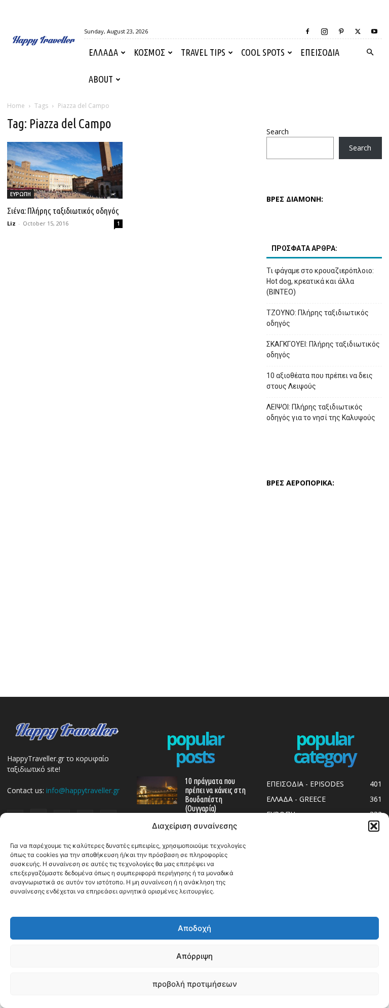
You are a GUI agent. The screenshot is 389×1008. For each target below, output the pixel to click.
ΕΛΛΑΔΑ (103, 52)
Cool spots (263, 52)
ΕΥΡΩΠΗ (20, 194)
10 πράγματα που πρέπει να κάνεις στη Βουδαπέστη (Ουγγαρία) (215, 794)
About (101, 79)
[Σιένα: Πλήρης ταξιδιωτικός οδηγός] (65, 170)
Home (16, 105)
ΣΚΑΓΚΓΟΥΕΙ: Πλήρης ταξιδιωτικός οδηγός (323, 349)
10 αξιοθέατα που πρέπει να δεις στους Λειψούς (319, 380)
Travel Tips (203, 52)
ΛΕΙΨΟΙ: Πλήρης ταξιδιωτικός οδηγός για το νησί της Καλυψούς (320, 412)
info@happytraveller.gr (83, 790)
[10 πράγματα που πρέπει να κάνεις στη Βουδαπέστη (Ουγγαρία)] (157, 790)
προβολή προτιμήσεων (194, 984)
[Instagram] (324, 31)
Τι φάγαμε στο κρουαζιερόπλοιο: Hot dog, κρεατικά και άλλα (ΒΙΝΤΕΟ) (320, 281)
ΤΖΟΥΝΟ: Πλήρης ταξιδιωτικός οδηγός (317, 318)
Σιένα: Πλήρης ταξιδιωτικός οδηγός (63, 210)
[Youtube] (374, 31)
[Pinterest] (340, 31)
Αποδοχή (194, 928)
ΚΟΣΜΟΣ (149, 52)
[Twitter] (357, 31)
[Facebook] (307, 31)
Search (277, 131)
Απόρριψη (194, 956)
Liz (11, 223)
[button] (374, 826)
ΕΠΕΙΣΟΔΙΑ (319, 52)
